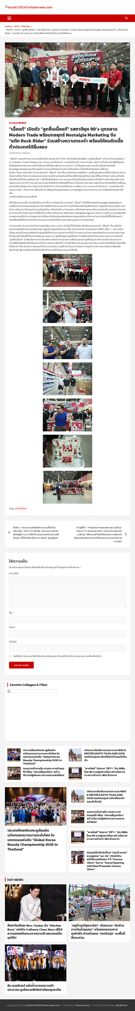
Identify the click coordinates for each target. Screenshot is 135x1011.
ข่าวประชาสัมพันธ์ (17, 123)
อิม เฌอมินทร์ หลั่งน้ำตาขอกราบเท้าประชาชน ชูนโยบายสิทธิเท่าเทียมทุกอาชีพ (34, 987)
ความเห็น (14, 573)
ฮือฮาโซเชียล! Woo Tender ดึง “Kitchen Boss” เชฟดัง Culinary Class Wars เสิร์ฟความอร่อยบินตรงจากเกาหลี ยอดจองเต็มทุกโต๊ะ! (34, 931)
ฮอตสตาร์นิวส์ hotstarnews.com (43, 1005)
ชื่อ (11, 612)
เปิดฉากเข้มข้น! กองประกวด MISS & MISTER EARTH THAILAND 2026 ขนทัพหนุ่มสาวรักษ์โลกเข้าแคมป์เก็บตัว (105, 755)
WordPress (121, 1005)
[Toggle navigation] (9, 18)
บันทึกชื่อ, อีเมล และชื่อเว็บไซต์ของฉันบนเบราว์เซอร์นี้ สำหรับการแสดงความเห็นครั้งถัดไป (57, 656)
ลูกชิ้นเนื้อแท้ (20, 508)
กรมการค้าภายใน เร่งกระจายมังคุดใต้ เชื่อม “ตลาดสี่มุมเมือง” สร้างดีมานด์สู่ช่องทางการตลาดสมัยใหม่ (43, 771)
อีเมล (12, 627)
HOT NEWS (15, 879)
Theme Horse (82, 1005)
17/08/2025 (15, 153)
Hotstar (26, 153)
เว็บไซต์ (12, 641)
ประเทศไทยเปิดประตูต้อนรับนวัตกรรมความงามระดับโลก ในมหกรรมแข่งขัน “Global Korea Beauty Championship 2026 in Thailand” (42, 757)
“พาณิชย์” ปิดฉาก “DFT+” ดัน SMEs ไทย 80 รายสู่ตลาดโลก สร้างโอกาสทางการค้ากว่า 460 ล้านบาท (104, 771)
